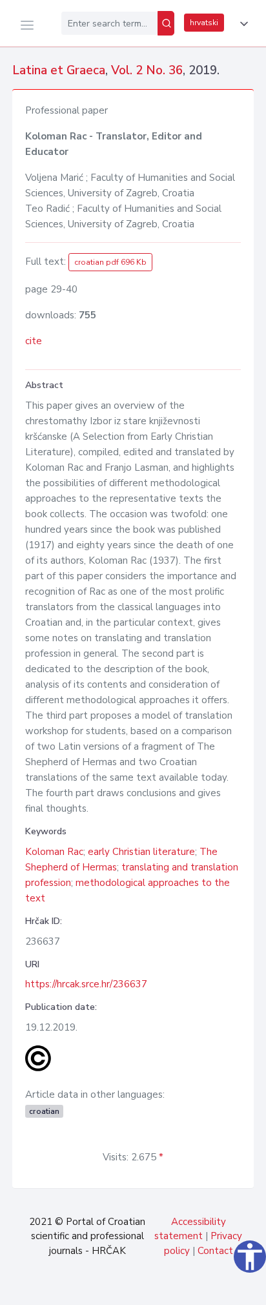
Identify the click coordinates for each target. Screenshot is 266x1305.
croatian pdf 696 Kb (110, 262)
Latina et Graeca (58, 70)
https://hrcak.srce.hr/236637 (86, 984)
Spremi (166, 1288)
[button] (241, 24)
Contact (215, 1250)
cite (33, 340)
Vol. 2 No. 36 (147, 70)
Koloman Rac (54, 851)
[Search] (166, 23)
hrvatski (204, 22)
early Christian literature (141, 851)
